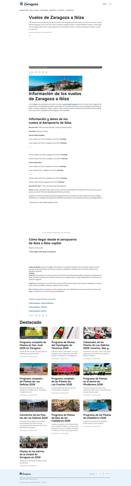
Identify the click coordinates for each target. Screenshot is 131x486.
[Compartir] (46, 72)
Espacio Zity (24, 10)
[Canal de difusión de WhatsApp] (110, 474)
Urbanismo (53, 10)
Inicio (104, 4)
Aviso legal (43, 482)
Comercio (61, 10)
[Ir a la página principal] (29, 4)
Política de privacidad (24, 482)
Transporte (69, 10)
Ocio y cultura (34, 10)
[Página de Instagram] (104, 474)
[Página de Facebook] (97, 474)
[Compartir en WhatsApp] (43, 72)
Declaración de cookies (35, 482)
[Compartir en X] (40, 72)
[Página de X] (100, 474)
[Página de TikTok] (107, 474)
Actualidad (44, 10)
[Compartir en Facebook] (36, 72)
